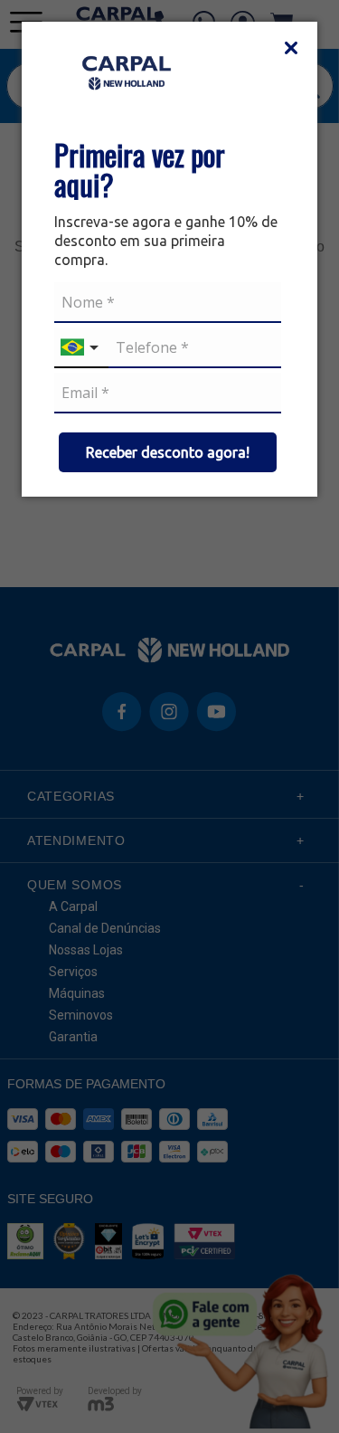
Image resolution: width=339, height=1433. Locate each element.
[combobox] (81, 347)
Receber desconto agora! (168, 452)
